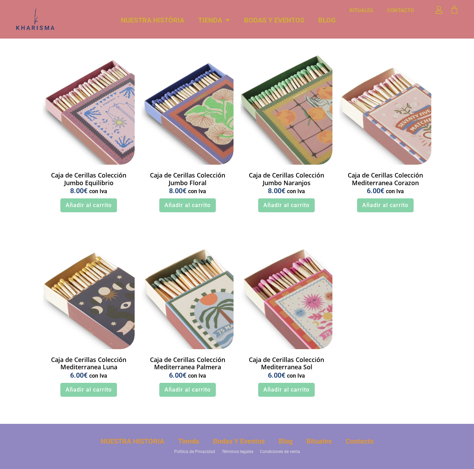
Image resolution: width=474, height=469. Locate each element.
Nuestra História (152, 20)
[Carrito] (454, 9)
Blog (327, 20)
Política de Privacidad (194, 451)
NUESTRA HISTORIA (132, 441)
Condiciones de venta (280, 451)
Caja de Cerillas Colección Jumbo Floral (187, 179)
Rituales (361, 10)
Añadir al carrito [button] (89, 205)
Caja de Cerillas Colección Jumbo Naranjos (286, 179)
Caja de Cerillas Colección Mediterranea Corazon (385, 179)
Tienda (210, 20)
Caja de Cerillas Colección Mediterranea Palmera (187, 363)
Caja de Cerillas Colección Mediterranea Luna (88, 363)
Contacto (400, 10)
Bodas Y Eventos (274, 20)
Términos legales (237, 451)
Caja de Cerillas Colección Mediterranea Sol (286, 363)
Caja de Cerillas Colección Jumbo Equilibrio (88, 179)
